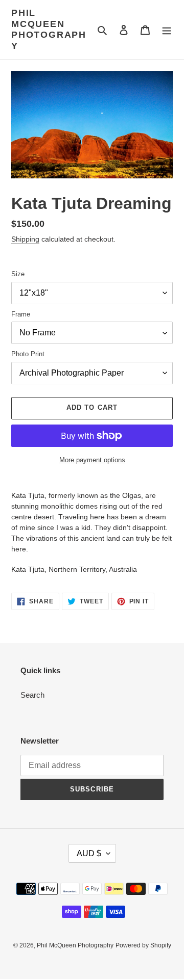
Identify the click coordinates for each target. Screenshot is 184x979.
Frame (20, 314)
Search (32, 695)
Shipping (25, 239)
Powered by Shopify (143, 945)
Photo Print (27, 354)
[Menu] (166, 30)
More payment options (92, 460)
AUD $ (89, 853)
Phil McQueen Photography (48, 29)
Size (18, 274)
